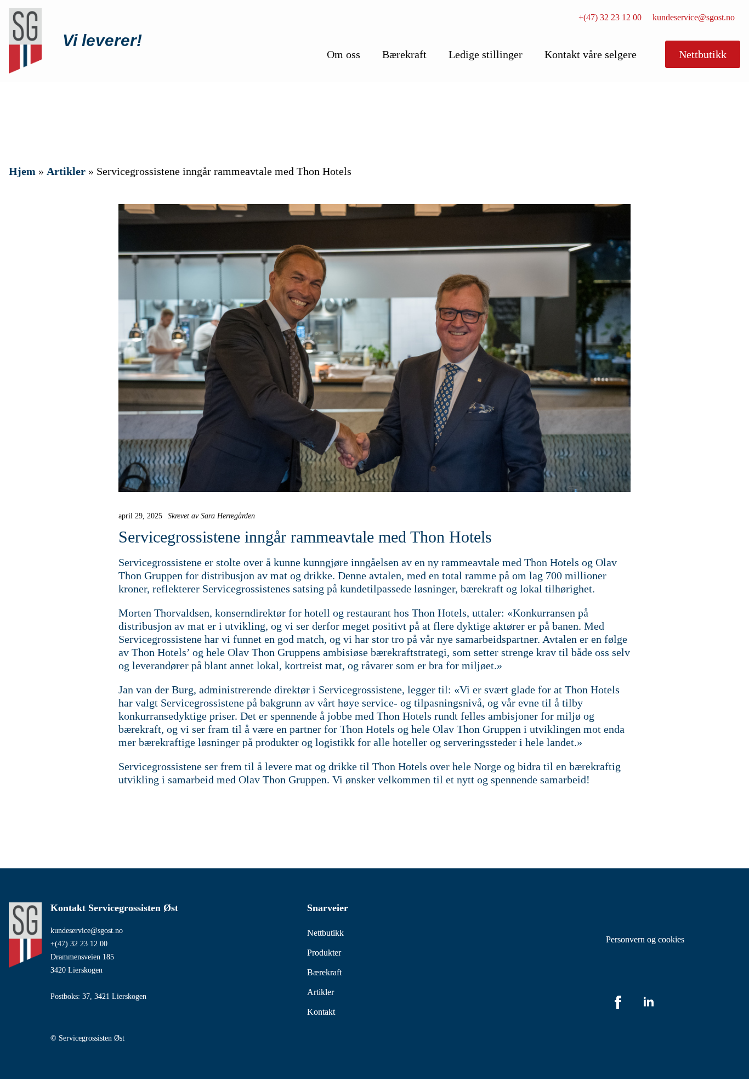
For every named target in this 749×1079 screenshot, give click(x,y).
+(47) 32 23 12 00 (610, 17)
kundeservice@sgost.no (693, 17)
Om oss (343, 54)
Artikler (66, 171)
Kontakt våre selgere (590, 54)
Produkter (324, 952)
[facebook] (618, 1002)
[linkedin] (649, 1002)
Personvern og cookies (645, 939)
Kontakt (321, 1011)
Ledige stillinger (486, 54)
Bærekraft (404, 54)
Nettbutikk (325, 932)
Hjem (22, 171)
